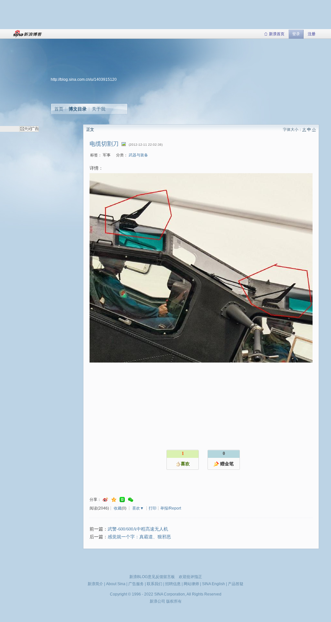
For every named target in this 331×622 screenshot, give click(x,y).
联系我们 (154, 584)
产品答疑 (235, 584)
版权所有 (174, 601)
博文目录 (78, 108)
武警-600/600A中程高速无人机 (138, 529)
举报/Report (170, 508)
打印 (152, 508)
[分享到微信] (130, 499)
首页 (58, 108)
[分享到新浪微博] (105, 499)
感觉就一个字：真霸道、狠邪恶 (139, 536)
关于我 (98, 108)
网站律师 (191, 584)
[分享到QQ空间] (113, 499)
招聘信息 (173, 584)
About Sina (115, 584)
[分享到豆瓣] (122, 499)
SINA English (213, 584)
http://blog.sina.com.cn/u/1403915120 (84, 79)
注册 (311, 34)
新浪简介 (95, 584)
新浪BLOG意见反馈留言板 (152, 577)
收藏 (118, 508)
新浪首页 (276, 34)
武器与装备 (138, 155)
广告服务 (136, 584)
